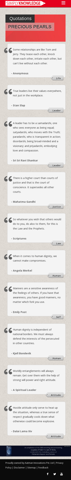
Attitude (56, 395)
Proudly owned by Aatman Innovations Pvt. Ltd (29, 462)
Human (57, 275)
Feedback (43, 467)
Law (58, 243)
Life (58, 78)
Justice (57, 206)
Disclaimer (19, 467)
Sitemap (31, 467)
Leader (57, 110)
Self (58, 317)
